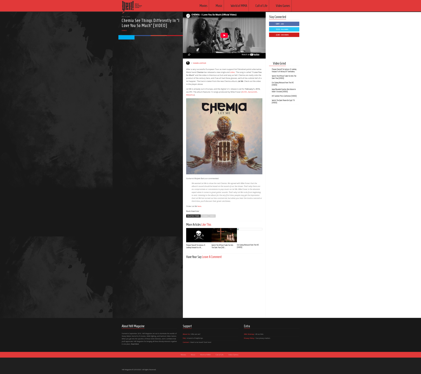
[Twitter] (294, 368)
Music (219, 6)
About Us (186, 334)
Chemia (205, 216)
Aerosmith (252, 92)
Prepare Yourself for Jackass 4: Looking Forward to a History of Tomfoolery (284, 70)
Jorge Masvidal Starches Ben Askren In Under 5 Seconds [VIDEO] (284, 90)
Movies (203, 6)
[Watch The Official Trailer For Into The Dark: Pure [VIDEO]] (224, 235)
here (199, 206)
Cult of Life (261, 6)
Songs (124, 30)
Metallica (190, 95)
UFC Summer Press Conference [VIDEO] (284, 96)
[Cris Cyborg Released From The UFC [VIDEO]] (249, 235)
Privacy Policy (249, 338)
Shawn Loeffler (199, 63)
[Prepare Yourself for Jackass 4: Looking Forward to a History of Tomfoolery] (198, 235)
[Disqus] (224, 287)
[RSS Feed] (298, 368)
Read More (135, 344)
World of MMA (239, 6)
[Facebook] (287, 368)
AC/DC (244, 92)
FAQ (184, 338)
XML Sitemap (249, 334)
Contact (186, 342)
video (232, 72)
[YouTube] (291, 368)
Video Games (283, 6)
